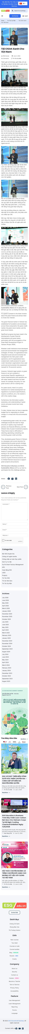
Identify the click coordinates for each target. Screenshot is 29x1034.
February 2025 (6, 635)
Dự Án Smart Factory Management (12, 564)
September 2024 (7, 649)
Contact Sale (14, 912)
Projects (4, 575)
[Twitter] (12, 479)
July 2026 (5, 597)
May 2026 (5, 603)
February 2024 (6, 668)
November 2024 (7, 643)
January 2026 (6, 611)
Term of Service (14, 984)
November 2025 (7, 616)
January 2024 (6, 670)
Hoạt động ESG (7, 570)
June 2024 (5, 657)
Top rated (14, 943)
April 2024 (5, 662)
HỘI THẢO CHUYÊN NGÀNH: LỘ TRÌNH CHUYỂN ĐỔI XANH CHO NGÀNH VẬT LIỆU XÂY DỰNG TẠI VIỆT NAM (14, 874)
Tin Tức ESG (6, 578)
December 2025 (7, 614)
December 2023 (7, 673)
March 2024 (6, 665)
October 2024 (6, 646)
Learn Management (14, 1003)
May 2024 (5, 660)
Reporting (15, 1007)
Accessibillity (15, 991)
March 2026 (6, 608)
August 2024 (6, 651)
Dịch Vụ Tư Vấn (7, 562)
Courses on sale (14, 946)
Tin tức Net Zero (7, 581)
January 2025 (6, 638)
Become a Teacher (14, 981)
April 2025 (5, 630)
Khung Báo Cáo (14, 927)
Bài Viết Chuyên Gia (8, 554)
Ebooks (12, 956)
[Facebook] (9, 479)
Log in (26, 16)
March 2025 (6, 633)
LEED (3, 572)
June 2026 (5, 600)
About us (14, 968)
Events (14, 959)
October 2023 (6, 676)
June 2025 (5, 624)
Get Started (15, 16)
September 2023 (7, 678)
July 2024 (5, 654)
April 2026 (5, 605)
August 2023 (6, 681)
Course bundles (14, 949)
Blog (10, 952)
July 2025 (5, 622)
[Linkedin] (23, 1029)
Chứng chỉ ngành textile (9, 556)
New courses (14, 939)
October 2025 (6, 619)
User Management (14, 1000)
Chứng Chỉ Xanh (14, 924)
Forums (14, 1010)
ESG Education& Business (16, 1021)
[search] (12, 10)
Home (2, 20)
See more (23, 739)
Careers (11, 978)
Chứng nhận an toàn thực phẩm (11, 559)
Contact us (14, 975)
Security (14, 971)
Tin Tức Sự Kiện (11, 20)
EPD (3, 567)
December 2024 (7, 641)
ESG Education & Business (9, 466)
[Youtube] (20, 1029)
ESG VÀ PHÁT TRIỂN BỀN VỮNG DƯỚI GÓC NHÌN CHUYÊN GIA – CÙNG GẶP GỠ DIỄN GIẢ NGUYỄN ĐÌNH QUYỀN (14, 779)
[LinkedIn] (16, 479)
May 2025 (5, 627)
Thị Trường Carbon (14, 930)
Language (14, 1013)
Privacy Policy (14, 988)
